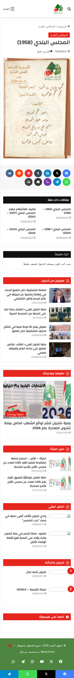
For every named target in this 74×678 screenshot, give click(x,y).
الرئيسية (62, 26)
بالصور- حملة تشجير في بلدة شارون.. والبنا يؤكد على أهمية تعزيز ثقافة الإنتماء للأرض (25, 538)
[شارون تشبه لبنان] (60, 577)
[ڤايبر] (48, 182)
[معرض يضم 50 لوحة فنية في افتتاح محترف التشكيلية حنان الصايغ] (60, 332)
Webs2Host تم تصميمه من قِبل (37, 651)
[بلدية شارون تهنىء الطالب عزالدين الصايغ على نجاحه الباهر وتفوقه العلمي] (60, 349)
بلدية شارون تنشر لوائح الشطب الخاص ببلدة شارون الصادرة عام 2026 (37, 425)
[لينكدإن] (48, 173)
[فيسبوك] (66, 173)
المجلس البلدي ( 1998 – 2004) (56, 231)
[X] (57, 173)
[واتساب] (66, 182)
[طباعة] (29, 182)
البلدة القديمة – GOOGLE (31, 589)
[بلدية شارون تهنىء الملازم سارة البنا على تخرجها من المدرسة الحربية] (60, 314)
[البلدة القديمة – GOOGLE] (60, 594)
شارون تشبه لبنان (36, 572)
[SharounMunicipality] (58, 9)
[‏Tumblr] (38, 173)
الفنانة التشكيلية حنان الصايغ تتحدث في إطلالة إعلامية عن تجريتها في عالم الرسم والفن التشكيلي (25, 294)
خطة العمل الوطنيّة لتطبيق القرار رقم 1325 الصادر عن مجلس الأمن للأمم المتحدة (26, 482)
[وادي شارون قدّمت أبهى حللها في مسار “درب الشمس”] (60, 521)
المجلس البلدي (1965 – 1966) (57, 211)
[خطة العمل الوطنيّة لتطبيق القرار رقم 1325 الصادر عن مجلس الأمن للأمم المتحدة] (60, 482)
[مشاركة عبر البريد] (38, 182)
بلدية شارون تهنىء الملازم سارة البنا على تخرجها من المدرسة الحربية (25, 311)
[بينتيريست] (29, 173)
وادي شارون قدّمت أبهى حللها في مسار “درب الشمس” (25, 518)
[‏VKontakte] (10, 173)
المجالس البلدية (46, 26)
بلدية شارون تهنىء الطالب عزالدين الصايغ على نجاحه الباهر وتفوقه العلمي (26, 348)
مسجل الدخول (46, 263)
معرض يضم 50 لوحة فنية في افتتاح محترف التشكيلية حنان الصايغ (25, 329)
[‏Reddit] (19, 173)
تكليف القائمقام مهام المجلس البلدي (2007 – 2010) (21, 213)
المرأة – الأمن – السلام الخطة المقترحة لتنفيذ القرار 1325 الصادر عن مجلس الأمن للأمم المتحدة (24, 463)
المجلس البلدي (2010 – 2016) (21, 231)
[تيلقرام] (57, 182)
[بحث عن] (69, 10)
